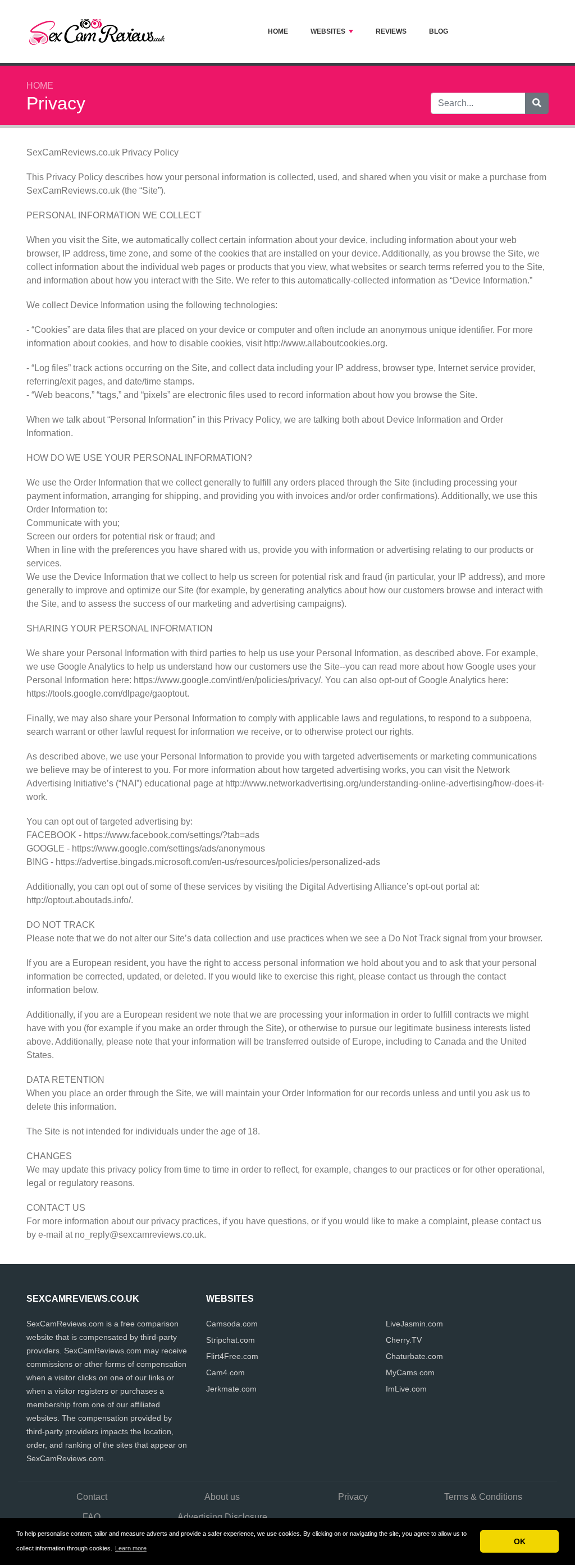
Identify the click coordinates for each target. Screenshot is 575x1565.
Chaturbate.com (414, 1356)
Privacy (353, 1497)
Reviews (391, 31)
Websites (328, 31)
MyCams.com (410, 1372)
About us (222, 1497)
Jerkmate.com (231, 1388)
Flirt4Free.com (232, 1356)
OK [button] (520, 1541)
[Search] (537, 103)
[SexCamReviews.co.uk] (96, 31)
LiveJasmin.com (414, 1323)
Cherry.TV (404, 1339)
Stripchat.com (230, 1339)
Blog (438, 31)
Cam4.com (225, 1372)
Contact (91, 1497)
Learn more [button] (131, 1548)
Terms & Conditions (483, 1497)
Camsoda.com (232, 1323)
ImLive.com (406, 1388)
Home (278, 31)
